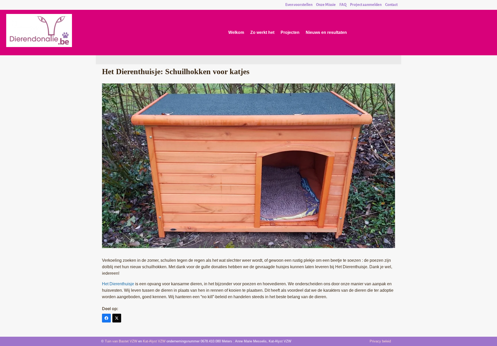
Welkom (236, 32)
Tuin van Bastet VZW (121, 341)
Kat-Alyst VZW (154, 341)
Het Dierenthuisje (118, 284)
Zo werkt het (262, 32)
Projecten (290, 32)
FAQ (342, 5)
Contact (391, 5)
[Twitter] (116, 318)
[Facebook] (106, 318)
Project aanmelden (366, 5)
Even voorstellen (298, 5)
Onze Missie (326, 5)
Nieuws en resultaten (326, 32)
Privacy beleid (380, 341)
